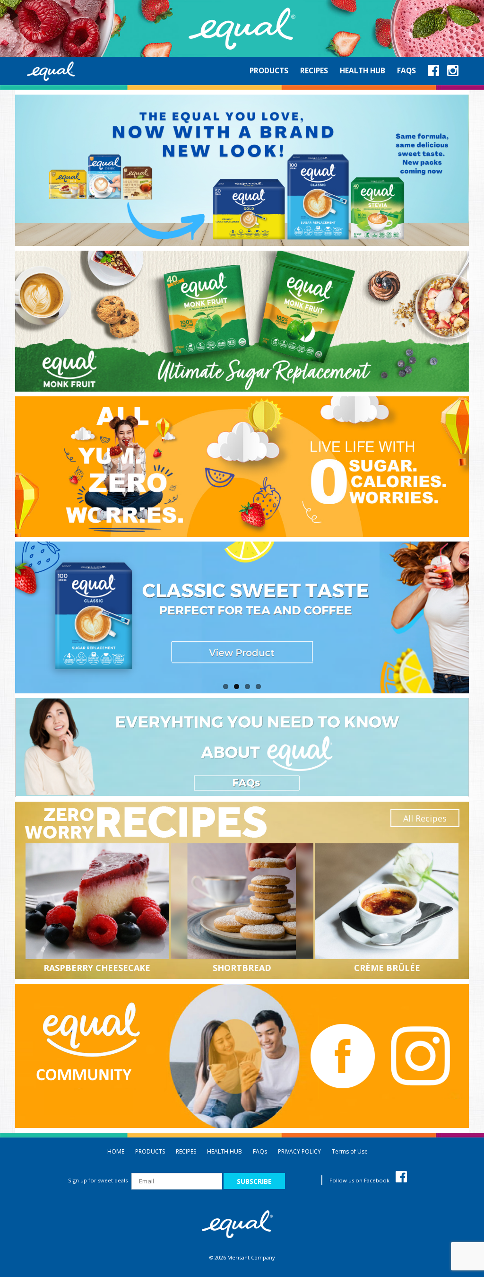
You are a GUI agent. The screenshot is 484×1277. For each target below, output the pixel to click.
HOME (115, 1151)
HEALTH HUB (224, 1151)
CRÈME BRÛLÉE (387, 967)
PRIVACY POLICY (299, 1151)
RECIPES (186, 1151)
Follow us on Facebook (360, 1180)
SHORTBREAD (242, 967)
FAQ (260, 1151)
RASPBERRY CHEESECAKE (96, 967)
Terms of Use (350, 1151)
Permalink (98, 901)
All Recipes (425, 818)
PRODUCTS (150, 1151)
